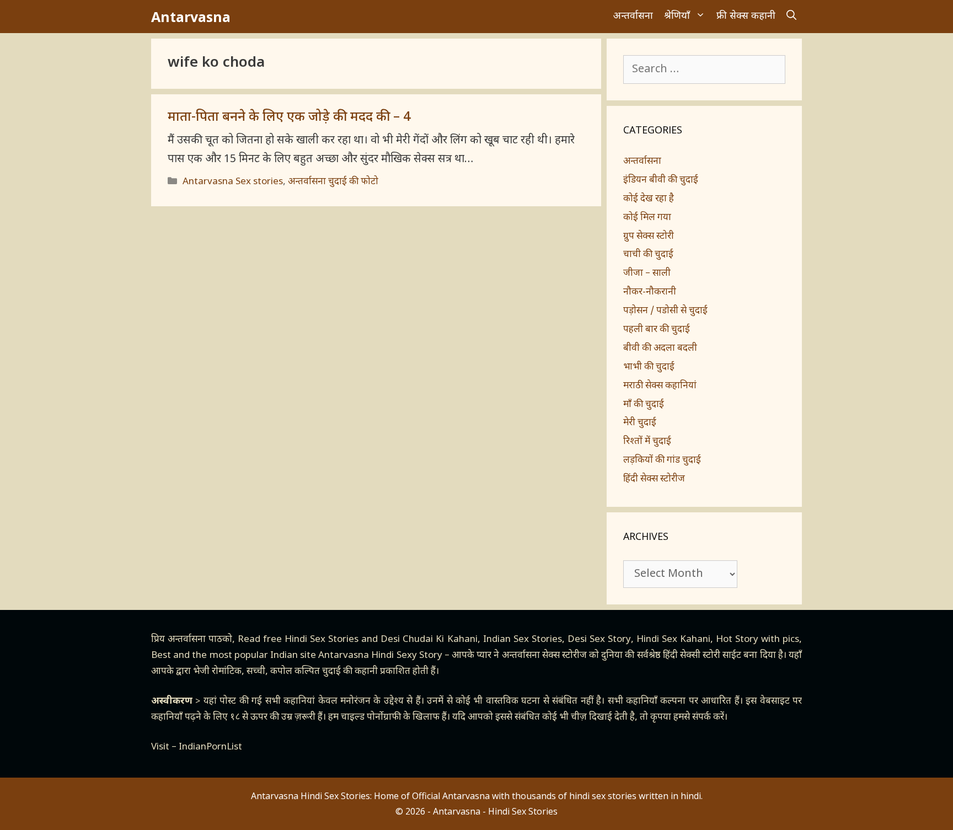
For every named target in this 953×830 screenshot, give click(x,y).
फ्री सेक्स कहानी (745, 16)
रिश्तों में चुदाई (647, 442)
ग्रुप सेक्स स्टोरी (648, 237)
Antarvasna (191, 16)
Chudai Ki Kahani (440, 640)
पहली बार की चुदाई (656, 330)
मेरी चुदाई (639, 423)
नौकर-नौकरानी (649, 292)
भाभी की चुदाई (648, 367)
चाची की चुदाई (648, 255)
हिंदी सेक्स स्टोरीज (654, 479)
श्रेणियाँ (677, 16)
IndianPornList (210, 747)
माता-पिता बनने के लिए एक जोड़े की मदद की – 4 (289, 117)
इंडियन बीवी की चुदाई (660, 180)
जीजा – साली (647, 273)
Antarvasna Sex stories (233, 182)
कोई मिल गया (647, 218)
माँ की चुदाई (643, 405)
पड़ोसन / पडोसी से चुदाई (665, 311)
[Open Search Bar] (791, 16)
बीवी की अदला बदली (660, 348)
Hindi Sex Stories (321, 640)
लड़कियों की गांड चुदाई (662, 460)
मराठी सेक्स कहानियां (660, 386)
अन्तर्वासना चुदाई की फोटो (333, 182)
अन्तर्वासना (633, 16)
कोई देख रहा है (648, 199)
